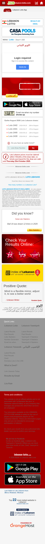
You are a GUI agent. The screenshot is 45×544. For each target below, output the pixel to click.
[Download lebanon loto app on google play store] (13, 107)
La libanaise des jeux (13, 191)
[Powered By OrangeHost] (22, 528)
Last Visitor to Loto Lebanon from (16, 492)
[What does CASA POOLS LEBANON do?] (22, 31)
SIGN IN (22, 67)
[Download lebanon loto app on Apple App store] (32, 107)
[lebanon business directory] (22, 272)
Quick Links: (9, 322)
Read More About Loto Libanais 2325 (22, 181)
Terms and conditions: (13, 395)
